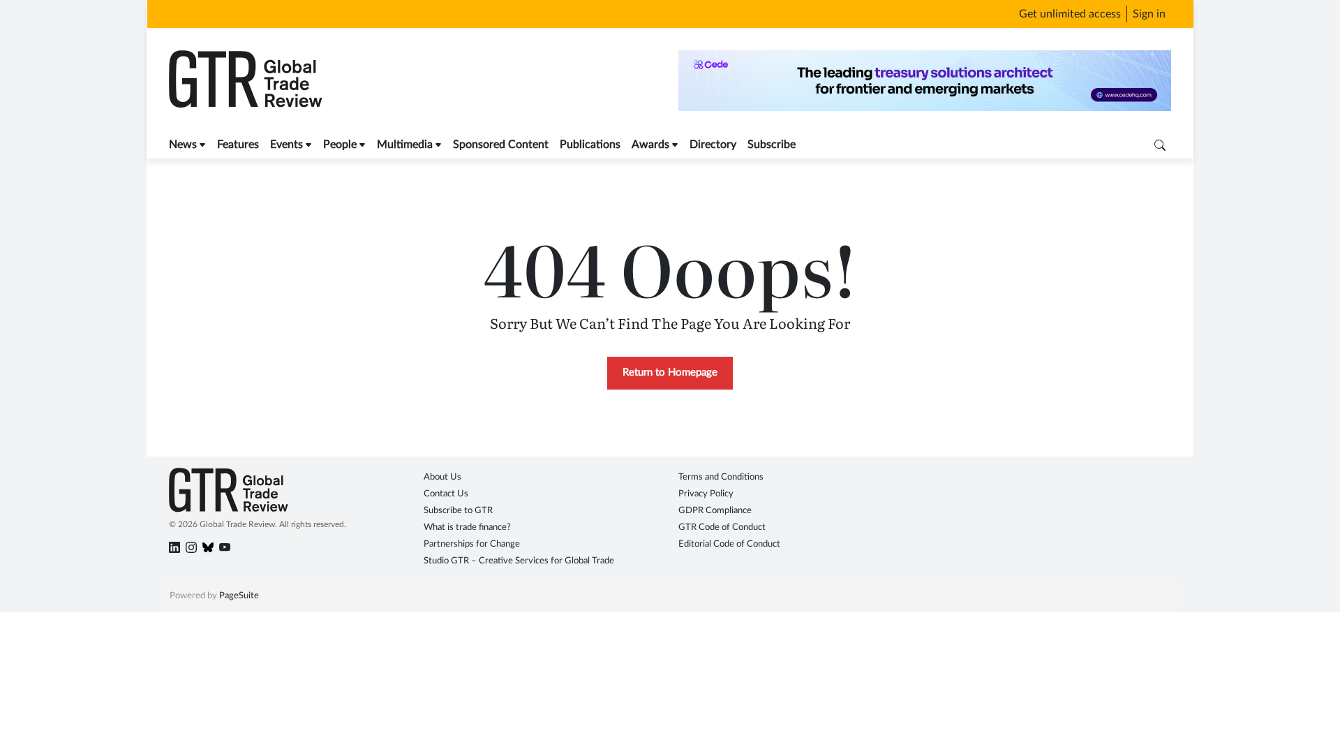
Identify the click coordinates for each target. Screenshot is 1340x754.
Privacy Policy (706, 493)
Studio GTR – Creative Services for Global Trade (519, 561)
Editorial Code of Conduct (729, 544)
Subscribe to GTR (458, 510)
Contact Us (446, 493)
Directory (713, 144)
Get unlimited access (1070, 14)
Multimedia (405, 144)
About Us (442, 477)
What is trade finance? (467, 527)
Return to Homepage (670, 372)
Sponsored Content (501, 144)
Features (238, 144)
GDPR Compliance (715, 510)
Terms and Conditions (721, 477)
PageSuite (239, 595)
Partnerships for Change (472, 544)
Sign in (1149, 14)
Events (286, 144)
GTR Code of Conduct (722, 527)
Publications (590, 144)
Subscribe (771, 144)
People (340, 144)
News (183, 144)
